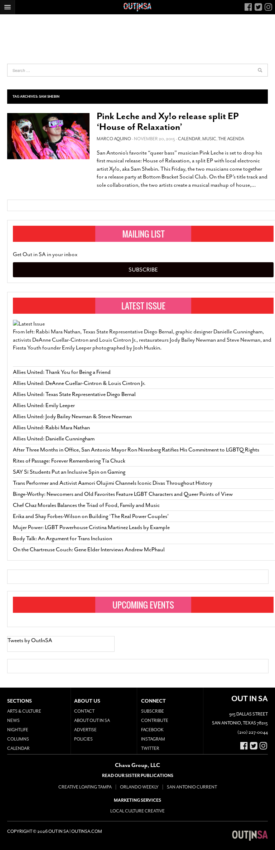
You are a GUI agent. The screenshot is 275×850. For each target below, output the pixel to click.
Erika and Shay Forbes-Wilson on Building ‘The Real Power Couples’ (91, 516)
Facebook (152, 730)
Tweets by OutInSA (30, 640)
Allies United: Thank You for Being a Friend (62, 372)
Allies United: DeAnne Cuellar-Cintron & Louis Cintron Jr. (79, 383)
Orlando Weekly (139, 787)
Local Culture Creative (137, 811)
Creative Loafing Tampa (85, 787)
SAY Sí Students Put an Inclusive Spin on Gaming (69, 471)
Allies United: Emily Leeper (44, 405)
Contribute (154, 720)
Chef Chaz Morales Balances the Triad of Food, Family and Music (86, 505)
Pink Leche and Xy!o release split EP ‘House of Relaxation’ (167, 121)
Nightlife (17, 730)
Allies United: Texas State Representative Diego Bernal (74, 394)
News (13, 720)
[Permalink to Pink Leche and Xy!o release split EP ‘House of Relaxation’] (48, 136)
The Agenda (231, 139)
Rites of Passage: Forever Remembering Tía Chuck (69, 460)
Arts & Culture (24, 711)
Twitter (150, 748)
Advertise (85, 730)
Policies (83, 739)
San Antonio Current (192, 787)
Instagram (153, 739)
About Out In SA (92, 720)
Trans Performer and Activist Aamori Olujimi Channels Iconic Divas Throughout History (112, 483)
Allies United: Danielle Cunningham (54, 438)
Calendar (189, 139)
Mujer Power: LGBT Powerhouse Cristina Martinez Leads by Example (91, 527)
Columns (18, 739)
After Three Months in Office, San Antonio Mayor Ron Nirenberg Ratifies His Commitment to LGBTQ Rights (136, 449)
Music (209, 139)
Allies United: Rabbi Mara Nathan (51, 427)
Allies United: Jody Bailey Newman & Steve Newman (72, 416)
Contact (84, 711)
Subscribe (143, 269)
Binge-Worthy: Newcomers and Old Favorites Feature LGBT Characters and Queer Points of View (123, 494)
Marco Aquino (114, 139)
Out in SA (250, 836)
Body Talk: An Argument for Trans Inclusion (62, 538)
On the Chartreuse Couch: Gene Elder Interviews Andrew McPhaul (89, 549)
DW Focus (137, 7)
